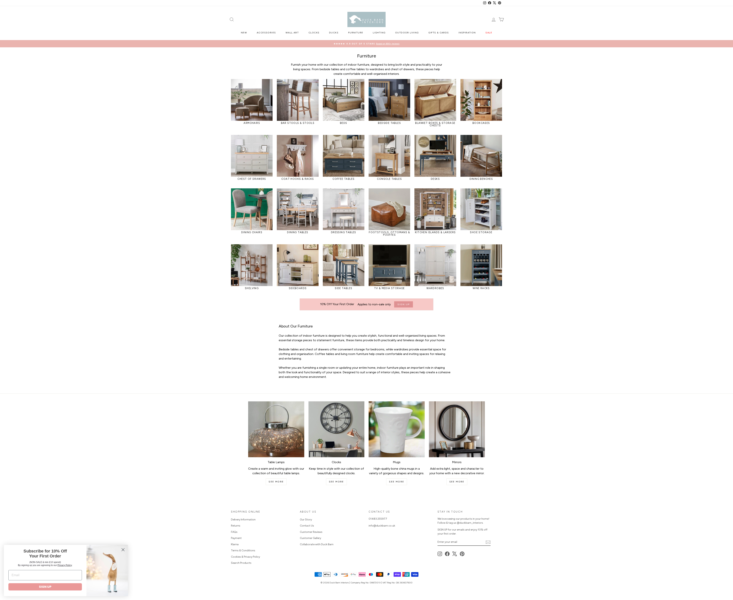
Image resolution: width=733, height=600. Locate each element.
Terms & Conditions (243, 550)
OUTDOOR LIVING (407, 32)
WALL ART (292, 32)
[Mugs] (397, 429)
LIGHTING (379, 32)
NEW (244, 32)
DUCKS (333, 32)
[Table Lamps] (276, 429)
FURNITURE (355, 32)
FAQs (234, 532)
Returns (235, 525)
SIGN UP (45, 587)
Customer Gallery (310, 538)
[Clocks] (336, 429)
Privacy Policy (64, 565)
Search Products (241, 563)
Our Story (306, 519)
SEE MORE (276, 481)
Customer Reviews (311, 532)
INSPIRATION (467, 32)
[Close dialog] (123, 549)
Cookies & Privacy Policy (245, 556)
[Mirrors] (457, 429)
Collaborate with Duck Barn (316, 544)
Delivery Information (243, 519)
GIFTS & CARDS (438, 32)
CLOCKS (313, 32)
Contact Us (307, 525)
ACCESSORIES (266, 32)
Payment (236, 538)
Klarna (235, 544)
